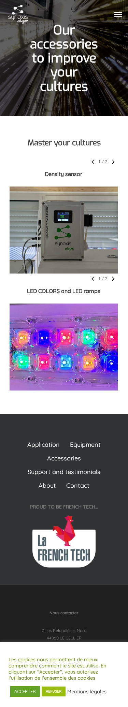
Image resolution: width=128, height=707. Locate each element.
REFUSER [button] (53, 691)
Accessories (64, 458)
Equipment (85, 444)
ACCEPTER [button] (25, 691)
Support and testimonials (64, 472)
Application (43, 444)
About (47, 485)
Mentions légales (86, 692)
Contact (77, 485)
